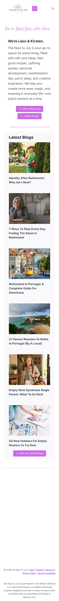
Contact (40, 570)
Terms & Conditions (47, 573)
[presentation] (29, 157)
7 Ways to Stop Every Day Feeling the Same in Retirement (27, 233)
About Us (50, 570)
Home (32, 570)
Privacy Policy (29, 573)
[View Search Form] (34, 8)
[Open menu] (53, 8)
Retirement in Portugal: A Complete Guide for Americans (26, 288)
